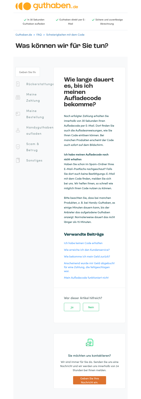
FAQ (39, 34)
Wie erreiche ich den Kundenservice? (87, 249)
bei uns (68, 183)
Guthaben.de (23, 34)
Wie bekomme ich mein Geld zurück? (87, 256)
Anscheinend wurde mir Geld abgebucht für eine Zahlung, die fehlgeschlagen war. (89, 267)
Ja (72, 307)
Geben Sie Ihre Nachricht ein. (89, 380)
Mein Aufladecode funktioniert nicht (86, 277)
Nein (91, 307)
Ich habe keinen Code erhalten (83, 243)
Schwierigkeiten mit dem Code (65, 34)
